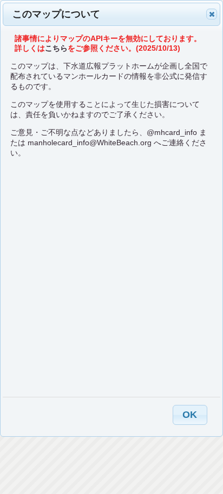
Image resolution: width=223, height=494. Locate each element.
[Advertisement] (111, 277)
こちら (56, 48)
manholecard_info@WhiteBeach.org (90, 142)
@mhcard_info (172, 132)
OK (189, 414)
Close (211, 14)
